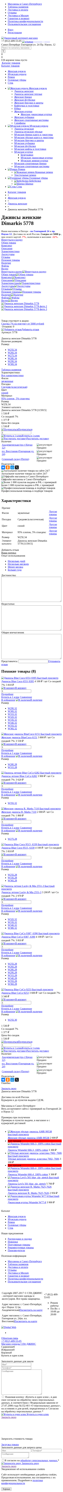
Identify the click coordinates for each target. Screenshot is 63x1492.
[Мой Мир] (12, 467)
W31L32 (12, 714)
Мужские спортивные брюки (30, 163)
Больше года (14, 569)
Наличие (6, 294)
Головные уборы (17, 80)
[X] (17, 467)
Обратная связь (9, 1338)
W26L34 (12, 352)
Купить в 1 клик (31, 435)
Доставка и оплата (18, 9)
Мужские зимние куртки (34, 160)
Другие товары (53, 513)
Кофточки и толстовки (26, 105)
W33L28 (12, 877)
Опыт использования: (13, 555)
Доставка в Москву (18, 15)
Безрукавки (27, 154)
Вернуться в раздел (11, 271)
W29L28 (12, 972)
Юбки (17, 108)
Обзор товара (8, 274)
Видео (4, 300)
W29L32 (12, 708)
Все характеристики (12, 375)
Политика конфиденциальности (25, 21)
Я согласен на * (32, 1460)
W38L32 (12, 928)
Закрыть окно (8, 1088)
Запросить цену (30, 1463)
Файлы (5, 297)
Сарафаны (20, 123)
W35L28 (12, 981)
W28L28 (12, 764)
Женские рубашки (24, 117)
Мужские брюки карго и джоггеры (33, 134)
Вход (10, 29)
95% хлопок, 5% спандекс (15, 398)
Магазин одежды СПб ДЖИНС (18, 1344)
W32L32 (12, 717)
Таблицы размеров (18, 6)
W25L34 (12, 349)
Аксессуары (8, 286)
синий (4, 392)
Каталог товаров (10, 63)
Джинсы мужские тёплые (28, 131)
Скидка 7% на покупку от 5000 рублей (22, 323)
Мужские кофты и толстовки (30, 149)
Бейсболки (35, 180)
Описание (6, 280)
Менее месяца (15, 567)
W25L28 (12, 874)
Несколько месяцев (18, 564)
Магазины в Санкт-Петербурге (25, 4)
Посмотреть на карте (31, 1310)
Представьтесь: (9, 661)
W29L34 (12, 361)
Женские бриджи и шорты (28, 102)
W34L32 (12, 722)
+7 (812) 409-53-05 (11, 1341)
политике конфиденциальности (22, 1482)
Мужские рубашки (24, 143)
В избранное (8, 700)
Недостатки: (8, 604)
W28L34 (12, 358)
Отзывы (12, 12)
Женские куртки (23, 111)
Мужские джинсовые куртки (37, 157)
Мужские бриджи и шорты (29, 140)
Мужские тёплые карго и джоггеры (33, 137)
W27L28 (12, 839)
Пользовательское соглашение (24, 24)
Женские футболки (24, 99)
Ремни (11, 77)
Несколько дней (16, 561)
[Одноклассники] (8, 467)
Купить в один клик (37, 1414)
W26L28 (12, 966)
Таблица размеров (11, 369)
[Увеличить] (20, 303)
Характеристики (10, 283)
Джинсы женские (24, 91)
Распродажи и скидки (20, 1238)
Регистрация (15, 32)
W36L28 (12, 880)
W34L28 (12, 978)
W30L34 (12, 364)
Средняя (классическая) (14, 387)
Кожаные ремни (44, 172)
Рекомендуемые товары (21, 1247)
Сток (10, 82)
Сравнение (26, 697)
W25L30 (12, 1019)
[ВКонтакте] (3, 467)
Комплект (6, 277)
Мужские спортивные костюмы (31, 166)
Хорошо (6, 1489)
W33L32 (12, 720)
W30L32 (12, 711)
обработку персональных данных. (39, 1460)
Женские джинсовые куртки (36, 114)
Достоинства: (8, 575)
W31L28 (12, 767)
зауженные (7, 381)
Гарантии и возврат (18, 18)
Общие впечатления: (12, 632)
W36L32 (12, 728)
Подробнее (7, 694)
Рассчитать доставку (37, 438)
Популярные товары (19, 1244)
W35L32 (12, 725)
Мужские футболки (25, 146)
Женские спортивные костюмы (31, 120)
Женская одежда (17, 71)
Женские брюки (23, 97)
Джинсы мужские (24, 128)
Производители (16, 1250)
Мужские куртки (23, 152)
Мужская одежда (17, 74)
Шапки (29, 183)
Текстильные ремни (25, 175)
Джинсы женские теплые (28, 94)
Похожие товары (10, 291)
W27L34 (12, 355)
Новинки (13, 1241)
